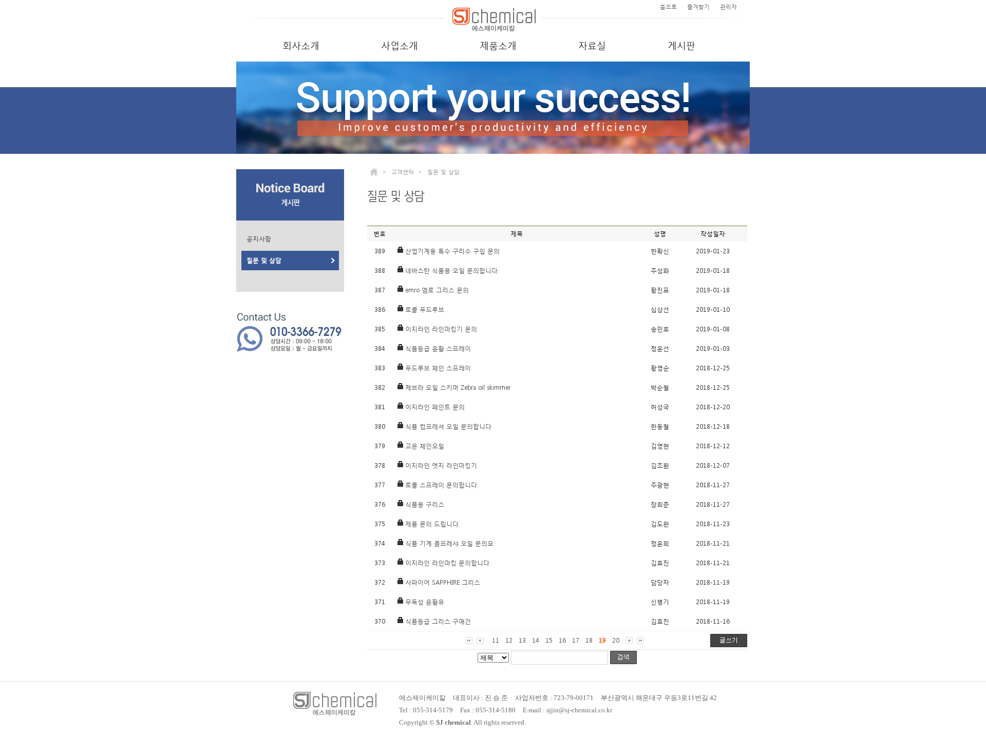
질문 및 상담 (263, 260)
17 (575, 640)
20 (615, 640)
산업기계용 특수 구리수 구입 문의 (452, 251)
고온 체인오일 (424, 446)
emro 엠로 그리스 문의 (437, 290)
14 (535, 640)
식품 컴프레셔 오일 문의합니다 (448, 427)
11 (495, 640)
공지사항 (258, 239)
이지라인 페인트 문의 (435, 407)
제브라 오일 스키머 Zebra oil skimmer (457, 388)
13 (522, 640)
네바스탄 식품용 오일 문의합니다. (452, 271)
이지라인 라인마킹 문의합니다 (447, 563)
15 (549, 640)
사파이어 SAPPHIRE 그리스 (442, 583)
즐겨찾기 (698, 7)
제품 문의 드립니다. (432, 524)
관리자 (728, 7)
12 (509, 640)
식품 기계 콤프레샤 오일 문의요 (449, 544)
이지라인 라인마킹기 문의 (441, 329)
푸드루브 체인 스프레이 (438, 368)
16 (562, 640)
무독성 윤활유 (424, 602)
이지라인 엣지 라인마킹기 (441, 466)
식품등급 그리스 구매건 (438, 621)
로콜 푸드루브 (424, 310)
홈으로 (668, 7)
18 (589, 640)
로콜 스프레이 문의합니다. (442, 485)
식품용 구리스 (424, 505)
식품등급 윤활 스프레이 (438, 349)
